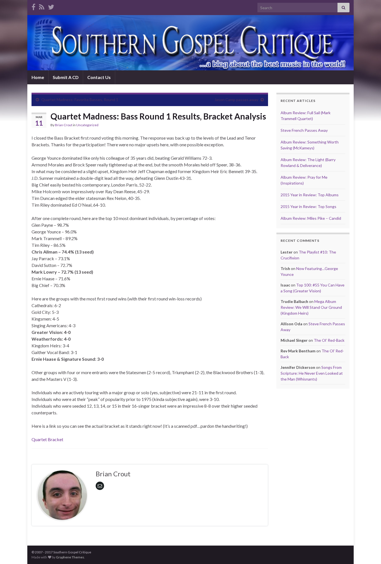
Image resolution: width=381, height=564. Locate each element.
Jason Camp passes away (236, 99)
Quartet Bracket (47, 439)
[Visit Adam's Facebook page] (33, 6)
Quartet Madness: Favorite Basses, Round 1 (79, 99)
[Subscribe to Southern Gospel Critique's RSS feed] (41, 6)
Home (38, 77)
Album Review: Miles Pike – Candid (311, 218)
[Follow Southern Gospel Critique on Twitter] (51, 6)
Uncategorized (87, 125)
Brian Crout (63, 125)
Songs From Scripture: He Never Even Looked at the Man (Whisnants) (312, 373)
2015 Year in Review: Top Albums (310, 194)
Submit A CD (66, 77)
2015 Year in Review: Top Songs (308, 206)
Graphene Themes (70, 557)
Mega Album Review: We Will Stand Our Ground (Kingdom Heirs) (311, 307)
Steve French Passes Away (304, 130)
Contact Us (99, 77)
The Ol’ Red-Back (329, 340)
